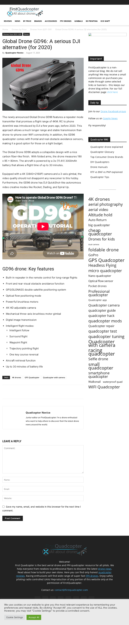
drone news (104, 568)
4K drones (16, 377)
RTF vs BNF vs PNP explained (106, 172)
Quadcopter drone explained (106, 146)
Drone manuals (99, 167)
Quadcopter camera (104, 305)
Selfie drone (98, 359)
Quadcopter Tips (99, 177)
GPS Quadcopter (32, 377)
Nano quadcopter (99, 275)
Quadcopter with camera (54, 377)
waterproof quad (112, 381)
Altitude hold (100, 214)
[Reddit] (101, 2)
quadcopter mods (105, 321)
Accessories (51, 21)
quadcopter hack (101, 315)
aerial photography (105, 204)
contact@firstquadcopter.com (71, 589)
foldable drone (103, 250)
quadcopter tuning (106, 336)
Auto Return (97, 220)
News (17, 21)
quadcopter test (102, 331)
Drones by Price (19, 29)
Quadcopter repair (101, 326)
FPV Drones (65, 21)
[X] (118, 2)
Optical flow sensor (100, 281)
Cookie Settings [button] (14, 617)
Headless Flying (102, 265)
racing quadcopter (101, 352)
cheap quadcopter (100, 232)
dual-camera (93, 244)
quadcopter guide (102, 310)
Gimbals (78, 21)
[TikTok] (107, 2)
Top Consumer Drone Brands (106, 157)
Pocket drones (97, 286)
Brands (38, 21)
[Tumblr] (113, 2)
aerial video (98, 209)
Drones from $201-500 (41, 29)
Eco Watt (105, 21)
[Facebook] (85, 2)
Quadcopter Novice (14, 52)
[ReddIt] (41, 392)
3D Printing (92, 21)
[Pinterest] (96, 2)
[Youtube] (124, 2)
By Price (27, 21)
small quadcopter (100, 365)
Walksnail (94, 381)
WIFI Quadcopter (104, 387)
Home (5, 29)
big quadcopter (99, 225)
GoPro (93, 255)
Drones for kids (101, 239)
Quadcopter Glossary (102, 151)
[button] (123, 21)
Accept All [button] (34, 617)
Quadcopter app (97, 300)
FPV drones (92, 575)
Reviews (8, 21)
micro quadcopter (105, 270)
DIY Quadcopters (99, 162)
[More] (49, 392)
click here (112, 92)
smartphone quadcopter (99, 374)
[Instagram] (90, 2)
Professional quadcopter (99, 293)
